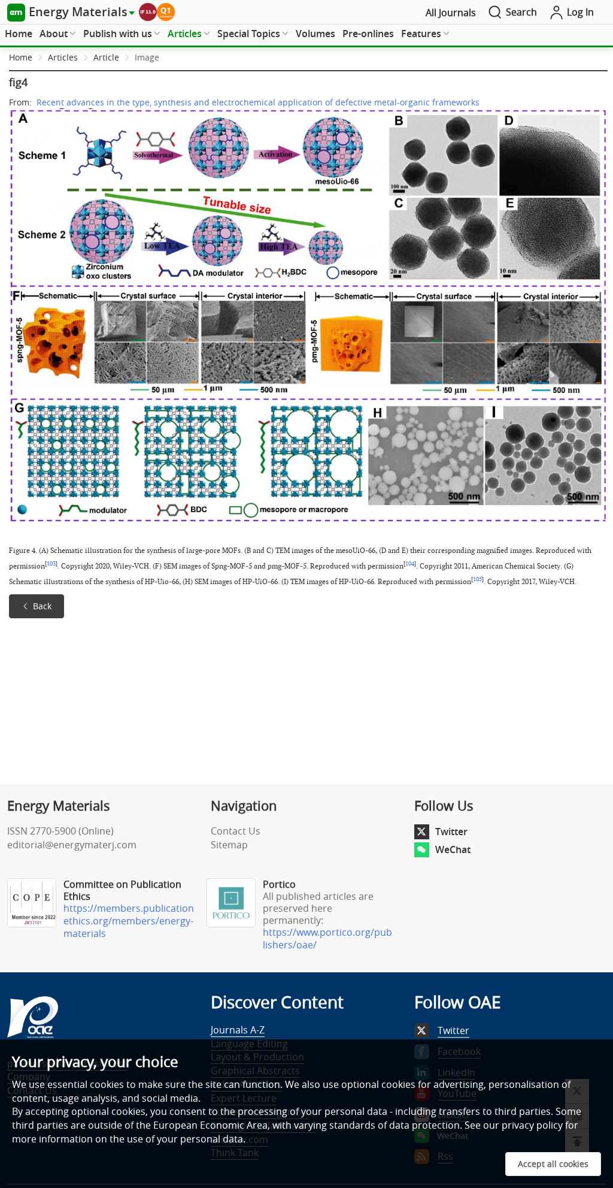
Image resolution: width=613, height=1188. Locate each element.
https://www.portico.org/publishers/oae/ (327, 938)
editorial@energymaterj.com (71, 844)
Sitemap (229, 844)
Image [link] (147, 57)
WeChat (453, 849)
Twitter (451, 831)
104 (409, 563)
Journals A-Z (238, 1029)
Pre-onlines (368, 33)
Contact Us (235, 831)
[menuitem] (18, 34)
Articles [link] (63, 57)
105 (477, 579)
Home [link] (20, 57)
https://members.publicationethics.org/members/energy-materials (128, 921)
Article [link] (106, 57)
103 (51, 563)
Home (18, 33)
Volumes (315, 33)
